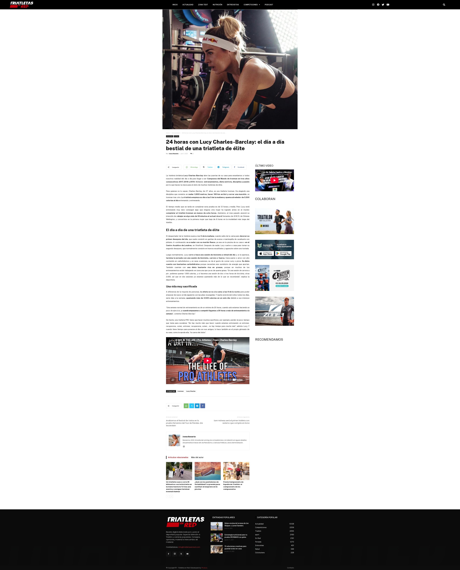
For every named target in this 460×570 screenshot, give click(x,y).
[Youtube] (187, 554)
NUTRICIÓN (217, 5)
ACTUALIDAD (187, 5)
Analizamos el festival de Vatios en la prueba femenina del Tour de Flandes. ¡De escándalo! (184, 423)
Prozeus (204, 568)
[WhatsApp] (186, 405)
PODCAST (269, 5)
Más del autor (197, 457)
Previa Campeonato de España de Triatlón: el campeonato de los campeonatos (233, 485)
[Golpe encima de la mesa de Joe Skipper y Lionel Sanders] (217, 526)
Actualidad (176, 133)
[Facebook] (202, 405)
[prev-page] (167, 496)
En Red (176, 136)
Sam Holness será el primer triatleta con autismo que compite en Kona (231, 421)
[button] (444, 5)
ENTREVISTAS (233, 5)
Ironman (181, 391)
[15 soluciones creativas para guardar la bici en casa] (217, 549)
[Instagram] (185, 446)
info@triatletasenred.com (189, 547)
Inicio (168, 133)
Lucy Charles (191, 391)
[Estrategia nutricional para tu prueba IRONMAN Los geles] (217, 538)
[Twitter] (191, 405)
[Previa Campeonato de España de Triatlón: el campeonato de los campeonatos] (236, 471)
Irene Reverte (173, 153)
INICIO (175, 5)
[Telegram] (197, 405)
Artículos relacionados (178, 457)
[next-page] (171, 496)
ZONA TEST (203, 5)
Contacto (290, 568)
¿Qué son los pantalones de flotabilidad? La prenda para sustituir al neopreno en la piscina (207, 485)
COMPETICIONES (251, 5)
